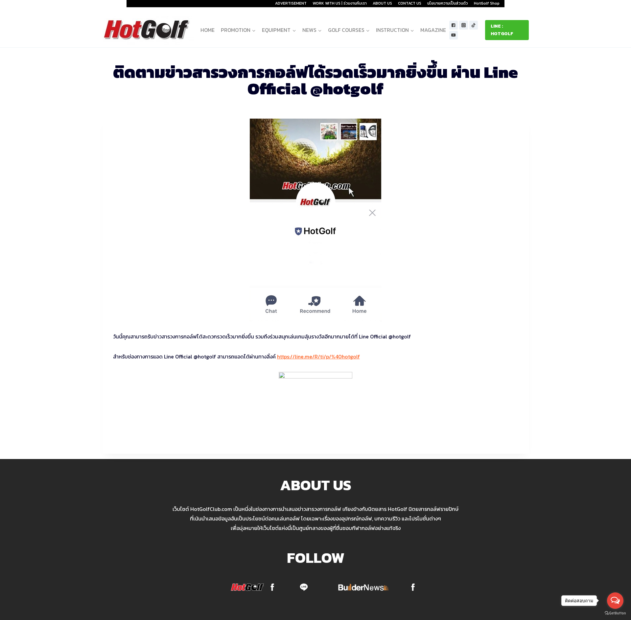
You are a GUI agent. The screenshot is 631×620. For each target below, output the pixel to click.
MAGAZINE (433, 30)
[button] (253, 30)
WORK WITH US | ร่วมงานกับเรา (340, 3)
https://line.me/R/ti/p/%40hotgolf (318, 356)
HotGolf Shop (487, 3)
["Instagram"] (463, 25)
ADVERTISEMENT (291, 3)
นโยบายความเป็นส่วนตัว (447, 3)
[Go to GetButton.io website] (615, 613)
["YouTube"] (453, 35)
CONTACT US (409, 3)
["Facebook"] (453, 25)
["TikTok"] (473, 25)
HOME (207, 30)
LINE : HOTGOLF (502, 30)
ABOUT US (382, 3)
